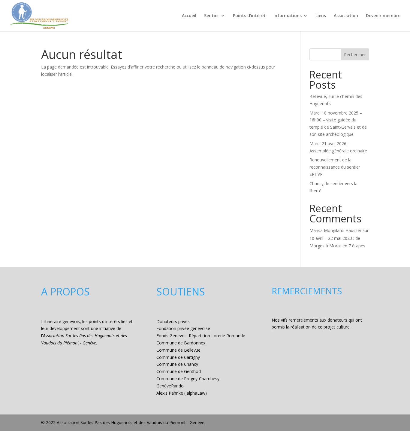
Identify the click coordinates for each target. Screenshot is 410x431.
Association (346, 16)
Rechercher (355, 54)
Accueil (189, 16)
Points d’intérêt (249, 16)
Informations (287, 16)
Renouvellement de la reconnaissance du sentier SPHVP (334, 167)
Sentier (211, 16)
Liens (320, 16)
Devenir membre (383, 16)
